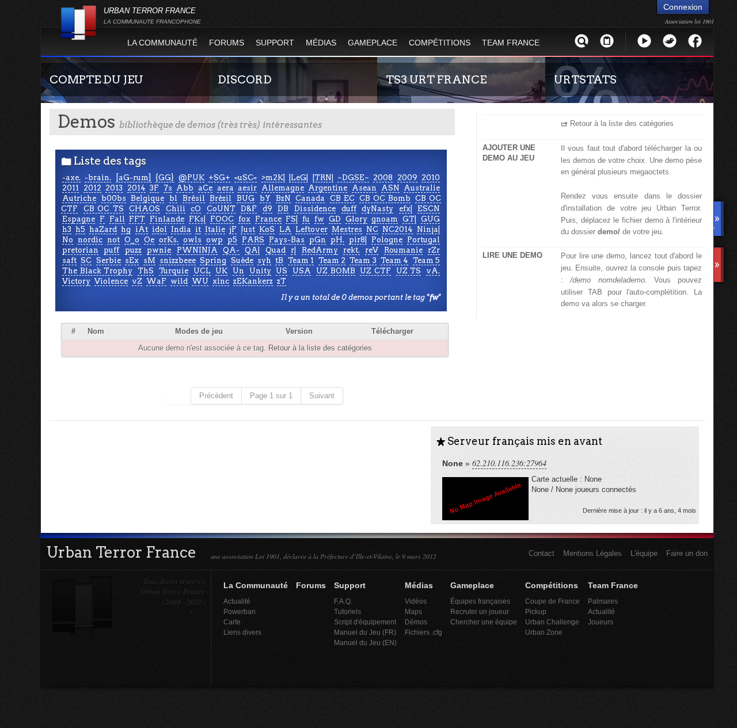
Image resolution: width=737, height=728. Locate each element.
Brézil (220, 198)
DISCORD (245, 79)
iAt (141, 229)
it (198, 229)
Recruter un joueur (479, 611)
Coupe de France (552, 601)
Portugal (423, 239)
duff (348, 208)
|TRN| (323, 177)
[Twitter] (670, 40)
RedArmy (320, 250)
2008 (383, 177)
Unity (260, 270)
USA (301, 270)
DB (283, 208)
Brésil (194, 198)
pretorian (80, 250)
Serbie (108, 260)
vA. (433, 270)
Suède (242, 260)
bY (265, 198)
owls (192, 239)
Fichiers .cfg (423, 632)
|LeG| (298, 177)
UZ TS (408, 270)
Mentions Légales (592, 553)
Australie (422, 188)
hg (126, 229)
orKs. (168, 239)
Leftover (311, 229)
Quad (275, 250)
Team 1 (301, 260)
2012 (92, 188)
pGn (317, 239)
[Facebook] (695, 40)
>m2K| (273, 177)
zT (281, 281)
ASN (390, 188)
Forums (226, 42)
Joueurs (600, 622)
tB (279, 260)
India (181, 229)
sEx (132, 260)
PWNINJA (197, 250)
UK (221, 270)
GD (335, 219)
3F (154, 188)
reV (371, 250)
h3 (66, 229)
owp (214, 239)
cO (196, 208)
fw (319, 219)
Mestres (347, 229)
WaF (156, 281)
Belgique (147, 198)
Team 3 (362, 260)
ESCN (428, 208)
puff (111, 250)
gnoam (384, 219)
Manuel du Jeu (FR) (365, 632)
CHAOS (144, 208)
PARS (253, 239)
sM (149, 260)
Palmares (603, 601)
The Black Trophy (97, 270)
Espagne (78, 219)
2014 (136, 188)
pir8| (358, 239)
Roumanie (403, 250)
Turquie (173, 270)
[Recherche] (581, 40)
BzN (283, 198)
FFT (137, 219)
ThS (146, 270)
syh (264, 260)
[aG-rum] (133, 177)
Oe (149, 239)
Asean (364, 188)
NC (372, 229)
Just (248, 229)
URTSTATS (585, 79)
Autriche (79, 198)
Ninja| (428, 229)
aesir (247, 188)
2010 (430, 177)
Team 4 (394, 260)
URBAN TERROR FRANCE (152, 15)
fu (306, 219)
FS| (292, 219)
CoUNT (221, 208)
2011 (70, 188)
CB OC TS (103, 208)
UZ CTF (375, 270)
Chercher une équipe (483, 622)
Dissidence (315, 208)
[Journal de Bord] (607, 40)
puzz (133, 250)
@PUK (191, 177)
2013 (114, 188)
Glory (356, 219)
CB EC (342, 198)
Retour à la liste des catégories (320, 348)
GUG (430, 219)
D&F (249, 208)
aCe (205, 188)
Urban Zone (544, 632)
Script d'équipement (365, 622)
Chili (175, 208)
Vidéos (416, 601)
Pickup (535, 611)
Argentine (327, 188)
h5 (80, 229)
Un (238, 270)
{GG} (164, 177)
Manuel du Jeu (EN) (365, 642)
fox (244, 219)
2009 (407, 177)
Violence (111, 281)
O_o (131, 239)
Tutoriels (347, 611)
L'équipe (644, 553)
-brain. (98, 177)
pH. (337, 239)
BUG (245, 198)
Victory (76, 281)
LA (285, 229)
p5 (232, 239)
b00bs (113, 198)
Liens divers (242, 632)
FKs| (197, 219)
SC (86, 260)
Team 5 (426, 260)
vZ (137, 281)
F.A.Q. (343, 601)
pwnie (159, 250)
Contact (541, 553)
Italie (215, 229)
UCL (202, 270)
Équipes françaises (480, 601)
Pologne (386, 239)
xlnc (220, 281)
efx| (405, 208)
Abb (184, 188)
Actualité (236, 601)
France (268, 219)
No (67, 239)
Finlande (167, 219)
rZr (434, 250)
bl (173, 198)
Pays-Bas (287, 239)
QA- (231, 250)
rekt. (351, 250)
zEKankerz (253, 281)
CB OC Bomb (384, 198)
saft (69, 260)
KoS (267, 229)
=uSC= (245, 177)
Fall (117, 219)
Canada (310, 198)
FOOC (222, 219)
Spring (213, 260)
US (281, 270)
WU (200, 281)
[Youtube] (644, 40)
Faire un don (687, 553)
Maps (413, 611)
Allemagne (282, 188)
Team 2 (331, 260)
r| (293, 250)
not (113, 239)
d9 (267, 208)
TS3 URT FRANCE (436, 79)
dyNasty (377, 208)
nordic (90, 239)
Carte (232, 622)
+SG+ (219, 177)
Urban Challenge (552, 622)
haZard (103, 229)
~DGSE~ (353, 177)
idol (159, 229)
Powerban (239, 611)
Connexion (682, 7)
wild (179, 281)
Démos (416, 622)
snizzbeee (177, 260)
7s (168, 188)
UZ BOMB (335, 270)
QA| (252, 250)
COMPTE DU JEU (96, 79)
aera (225, 188)
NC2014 (397, 229)
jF (233, 229)
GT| (409, 219)
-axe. (71, 177)
